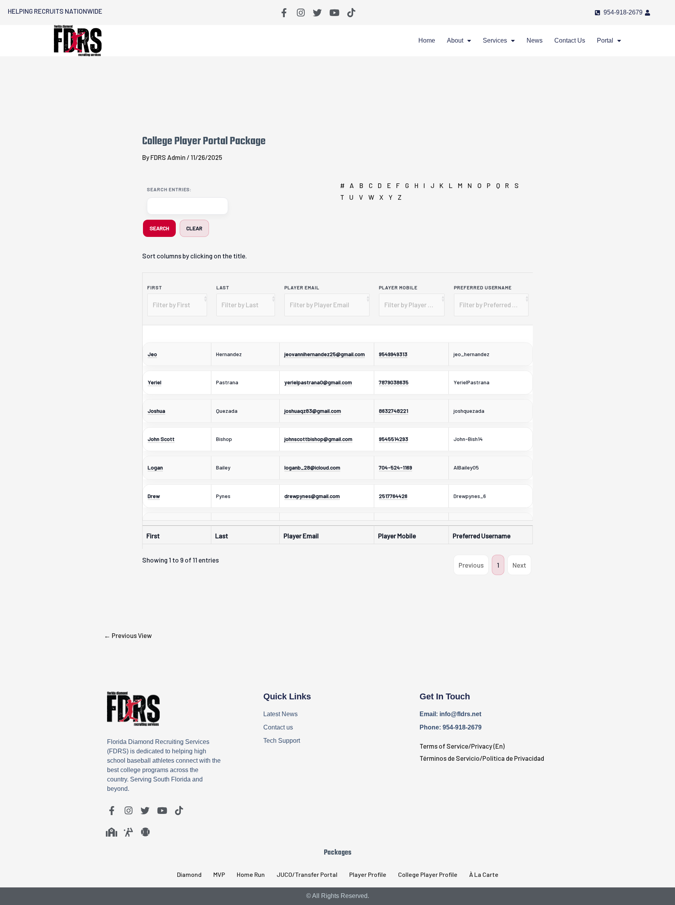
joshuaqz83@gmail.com (312, 410)
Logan (155, 467)
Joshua (156, 410)
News (535, 40)
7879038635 (394, 382)
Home (426, 40)
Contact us (569, 40)
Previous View (128, 635)
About (455, 40)
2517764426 (393, 496)
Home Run (251, 874)
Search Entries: (169, 189)
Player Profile (367, 874)
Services (495, 40)
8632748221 (393, 410)
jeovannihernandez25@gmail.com (324, 354)
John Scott (161, 438)
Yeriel (154, 382)
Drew (154, 496)
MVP (219, 874)
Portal (605, 40)
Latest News (280, 714)
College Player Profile (427, 874)
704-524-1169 (395, 467)
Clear (194, 228)
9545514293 (393, 438)
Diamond (189, 874)
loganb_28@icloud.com (312, 467)
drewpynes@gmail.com (312, 496)
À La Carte (483, 874)
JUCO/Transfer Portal (307, 874)
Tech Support (281, 740)
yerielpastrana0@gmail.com (318, 382)
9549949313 (393, 354)
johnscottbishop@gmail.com (318, 438)
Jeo (152, 354)
